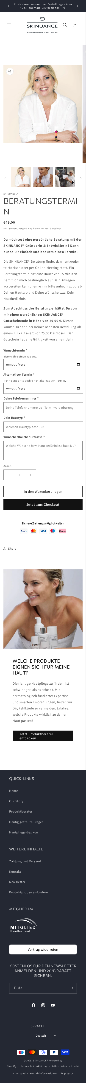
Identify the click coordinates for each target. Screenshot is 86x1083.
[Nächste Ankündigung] (77, 6)
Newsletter (17, 882)
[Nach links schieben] (5, 178)
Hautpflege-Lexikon (23, 832)
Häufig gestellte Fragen (26, 822)
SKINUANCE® (40, 1060)
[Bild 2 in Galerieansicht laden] (43, 177)
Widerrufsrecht (70, 1066)
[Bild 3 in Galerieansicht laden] (65, 177)
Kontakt (15, 871)
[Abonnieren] (72, 988)
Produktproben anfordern (28, 892)
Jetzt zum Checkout (43, 504)
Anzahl (7, 466)
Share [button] (12, 548)
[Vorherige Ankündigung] (8, 6)
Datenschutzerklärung (33, 1066)
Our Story (16, 801)
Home (13, 791)
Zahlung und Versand (25, 861)
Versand (23, 228)
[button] (9, 25)
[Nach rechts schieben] (81, 178)
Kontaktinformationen (43, 1073)
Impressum (68, 1073)
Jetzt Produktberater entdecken (36, 736)
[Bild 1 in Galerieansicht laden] (21, 177)
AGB (54, 1066)
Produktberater (20, 811)
